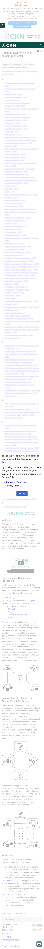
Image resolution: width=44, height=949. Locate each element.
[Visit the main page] (9, 45)
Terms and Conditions (16, 482)
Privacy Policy (13, 486)
